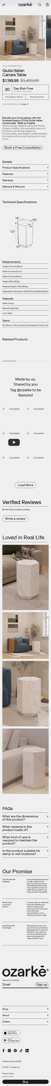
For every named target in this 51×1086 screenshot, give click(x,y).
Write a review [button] (15, 519)
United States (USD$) (11, 1061)
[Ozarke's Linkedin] (27, 1050)
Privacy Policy (8, 1074)
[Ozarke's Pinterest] (15, 1050)
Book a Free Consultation (22, 147)
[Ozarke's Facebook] (3, 1050)
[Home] (25, 4)
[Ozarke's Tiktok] (21, 1050)
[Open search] (39, 4)
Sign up (41, 984)
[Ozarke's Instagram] (9, 1050)
